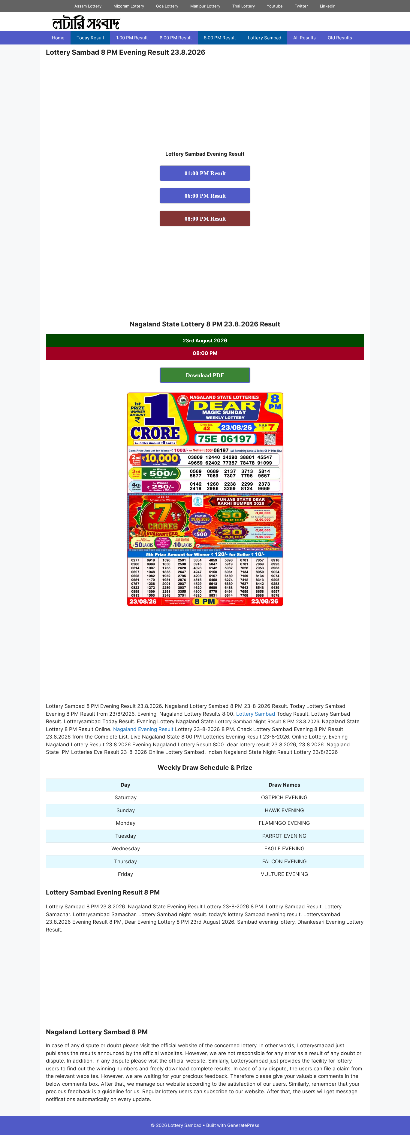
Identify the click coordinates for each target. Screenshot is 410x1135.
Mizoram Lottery (128, 6)
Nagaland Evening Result (143, 729)
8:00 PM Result (220, 38)
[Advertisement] (205, 106)
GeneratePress (243, 1125)
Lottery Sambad (264, 38)
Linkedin (328, 6)
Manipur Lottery (205, 6)
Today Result (90, 38)
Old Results (340, 38)
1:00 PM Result (132, 38)
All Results (304, 38)
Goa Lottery (167, 6)
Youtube (275, 6)
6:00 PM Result (176, 38)
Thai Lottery (243, 6)
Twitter (301, 6)
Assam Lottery (87, 6)
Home (58, 38)
